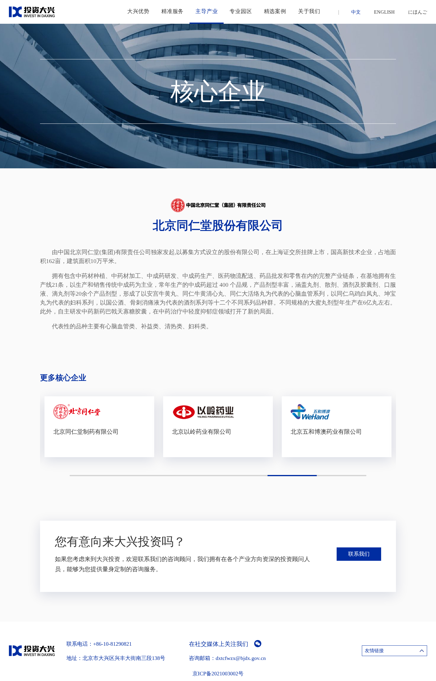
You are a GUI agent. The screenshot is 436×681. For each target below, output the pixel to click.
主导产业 (206, 11)
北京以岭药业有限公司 (201, 431)
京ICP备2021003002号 (218, 674)
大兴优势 (138, 11)
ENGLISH (384, 12)
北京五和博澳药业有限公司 (326, 431)
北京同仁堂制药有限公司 (86, 431)
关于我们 (309, 11)
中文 (356, 12)
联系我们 (359, 554)
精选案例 (275, 11)
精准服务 (172, 11)
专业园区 (241, 11)
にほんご (417, 12)
